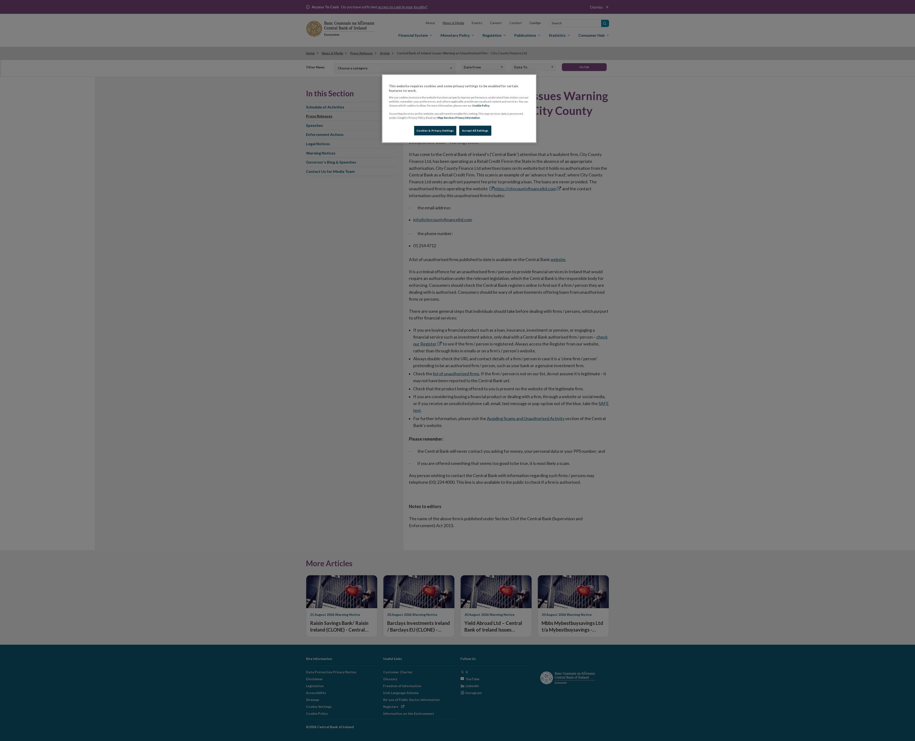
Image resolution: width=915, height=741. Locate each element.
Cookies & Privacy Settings (435, 130)
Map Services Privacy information (458, 117)
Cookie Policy (480, 105)
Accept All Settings (475, 130)
